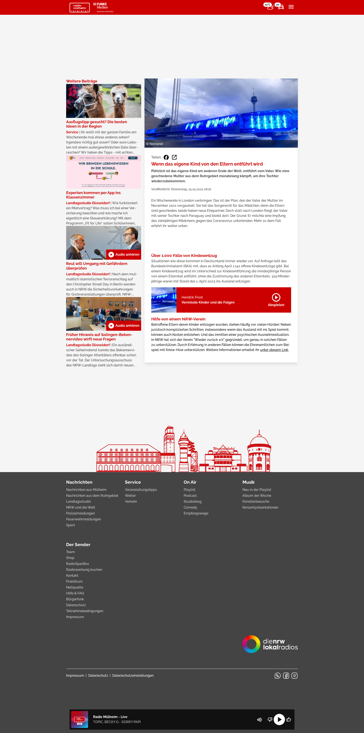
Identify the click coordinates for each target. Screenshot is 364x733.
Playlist (189, 490)
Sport (70, 525)
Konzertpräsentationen (260, 507)
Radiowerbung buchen (84, 570)
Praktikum (74, 581)
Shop (70, 558)
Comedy (190, 507)
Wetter (130, 496)
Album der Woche (256, 496)
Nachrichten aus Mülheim (86, 490)
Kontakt (72, 576)
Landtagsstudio (78, 501)
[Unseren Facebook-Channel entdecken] (286, 675)
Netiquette (74, 587)
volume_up (259, 720)
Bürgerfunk (75, 599)
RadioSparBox (77, 564)
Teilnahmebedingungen (84, 611)
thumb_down (270, 719)
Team (70, 552)
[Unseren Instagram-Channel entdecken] (294, 675)
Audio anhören (123, 255)
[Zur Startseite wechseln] (80, 7)
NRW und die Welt (80, 507)
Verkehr (131, 501)
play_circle (279, 719)
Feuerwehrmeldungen (83, 519)
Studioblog (193, 501)
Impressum (75, 617)
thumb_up (288, 719)
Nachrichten (79, 482)
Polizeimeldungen (80, 513)
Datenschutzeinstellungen (133, 676)
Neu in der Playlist (256, 490)
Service (133, 482)
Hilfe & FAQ (75, 593)
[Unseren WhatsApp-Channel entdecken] (277, 675)
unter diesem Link (274, 350)
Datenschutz (76, 605)
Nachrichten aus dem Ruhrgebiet (92, 496)
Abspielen (276, 299)
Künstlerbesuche (255, 501)
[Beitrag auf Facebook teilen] (166, 157)
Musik (248, 482)
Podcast (190, 496)
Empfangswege (196, 513)
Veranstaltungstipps (141, 490)
